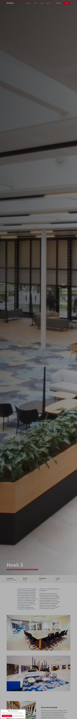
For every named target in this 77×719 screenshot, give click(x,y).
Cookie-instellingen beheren (18, 715)
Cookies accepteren (7, 715)
